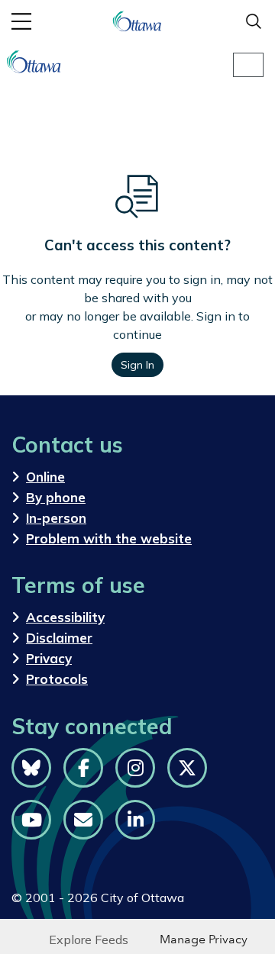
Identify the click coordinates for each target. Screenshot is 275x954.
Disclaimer (59, 638)
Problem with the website (109, 538)
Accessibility (65, 617)
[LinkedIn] (135, 820)
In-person (56, 518)
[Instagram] (135, 768)
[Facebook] (83, 768)
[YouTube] (31, 820)
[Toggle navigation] (248, 65)
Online (45, 477)
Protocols (57, 679)
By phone (56, 497)
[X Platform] (187, 768)
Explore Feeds (88, 939)
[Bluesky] (31, 768)
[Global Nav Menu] (21, 21)
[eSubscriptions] (83, 820)
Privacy (49, 658)
